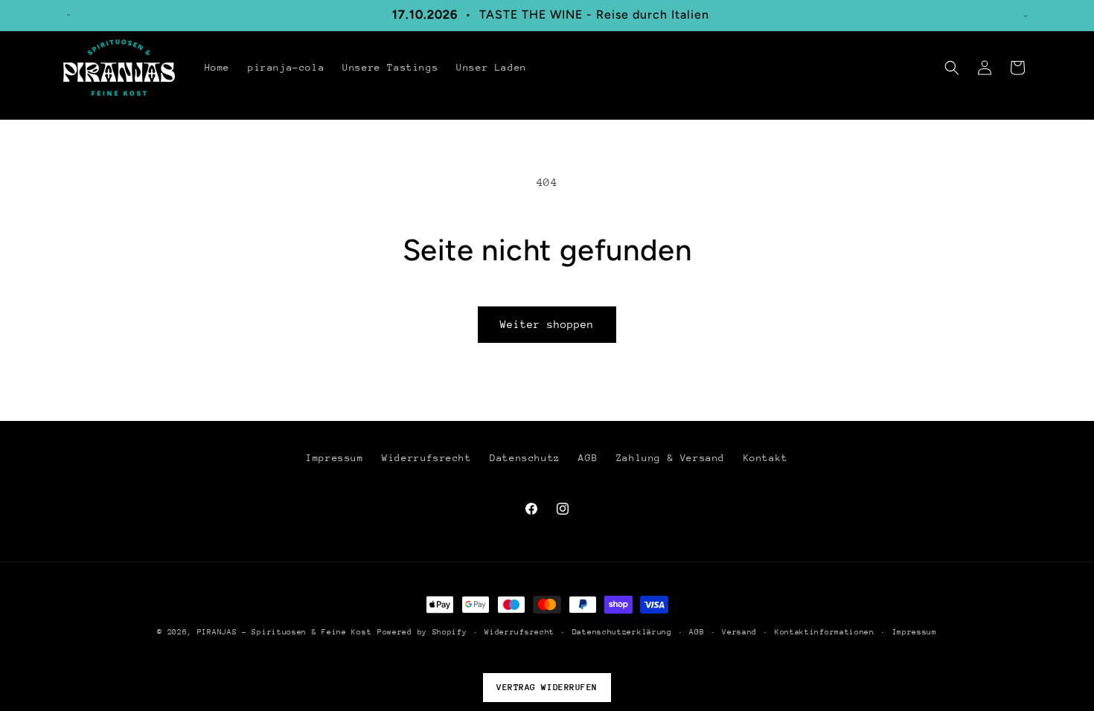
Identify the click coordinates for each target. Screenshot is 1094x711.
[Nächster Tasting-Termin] (1025, 15)
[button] (951, 67)
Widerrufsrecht (426, 457)
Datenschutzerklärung (622, 632)
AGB (588, 457)
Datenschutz (525, 457)
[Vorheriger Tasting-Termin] (68, 15)
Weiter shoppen (547, 324)
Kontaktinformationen (824, 632)
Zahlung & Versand (670, 457)
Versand (739, 632)
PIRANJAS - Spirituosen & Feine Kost (284, 632)
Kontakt (765, 457)
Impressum (334, 457)
